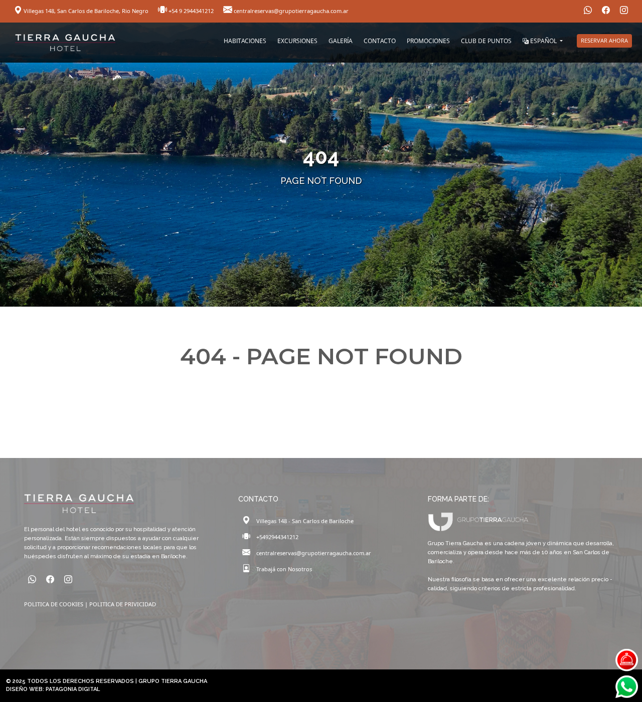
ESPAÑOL (543, 41)
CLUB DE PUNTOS (486, 41)
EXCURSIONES (297, 41)
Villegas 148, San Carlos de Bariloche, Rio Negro (86, 11)
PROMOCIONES (428, 41)
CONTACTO (380, 41)
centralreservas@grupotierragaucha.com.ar (290, 11)
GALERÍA (341, 41)
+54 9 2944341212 (191, 11)
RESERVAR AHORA (604, 40)
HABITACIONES (245, 41)
